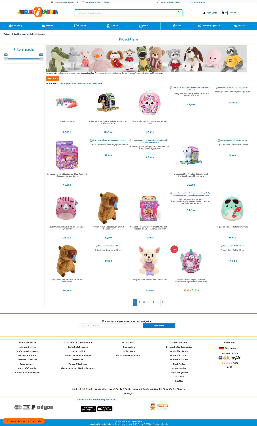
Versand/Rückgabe (78, 364)
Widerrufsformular (27, 368)
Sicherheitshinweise (78, 347)
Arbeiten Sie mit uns (27, 360)
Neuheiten (97, 84)
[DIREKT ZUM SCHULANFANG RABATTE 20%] (191, 261)
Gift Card (179, 377)
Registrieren (128, 351)
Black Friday (179, 364)
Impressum (78, 360)
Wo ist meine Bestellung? (128, 356)
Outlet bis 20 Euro (179, 356)
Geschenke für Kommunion (179, 347)
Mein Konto (212, 13)
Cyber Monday (179, 368)
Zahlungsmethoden (27, 356)
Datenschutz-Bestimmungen (78, 356)
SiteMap (179, 381)
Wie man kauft (27, 364)
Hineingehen (128, 347)
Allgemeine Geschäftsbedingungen (78, 368)
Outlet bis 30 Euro (179, 360)
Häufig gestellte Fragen (27, 351)
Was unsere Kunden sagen (27, 373)
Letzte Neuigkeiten (210, 26)
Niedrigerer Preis (68, 84)
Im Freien (81, 26)
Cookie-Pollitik (78, 351)
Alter (178, 26)
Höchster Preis (84, 84)
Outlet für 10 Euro (179, 351)
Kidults (146, 26)
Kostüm (49, 26)
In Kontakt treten (27, 347)
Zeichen (114, 26)
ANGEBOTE (242, 26)
